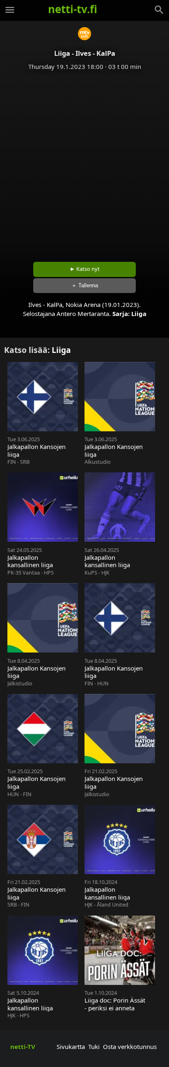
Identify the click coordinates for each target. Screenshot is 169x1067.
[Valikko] (10, 10)
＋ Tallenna (84, 285)
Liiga (138, 313)
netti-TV (22, 1046)
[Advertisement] (84, 163)
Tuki (94, 1046)
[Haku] (159, 10)
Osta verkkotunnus (130, 1046)
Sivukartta (71, 1046)
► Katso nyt (85, 268)
